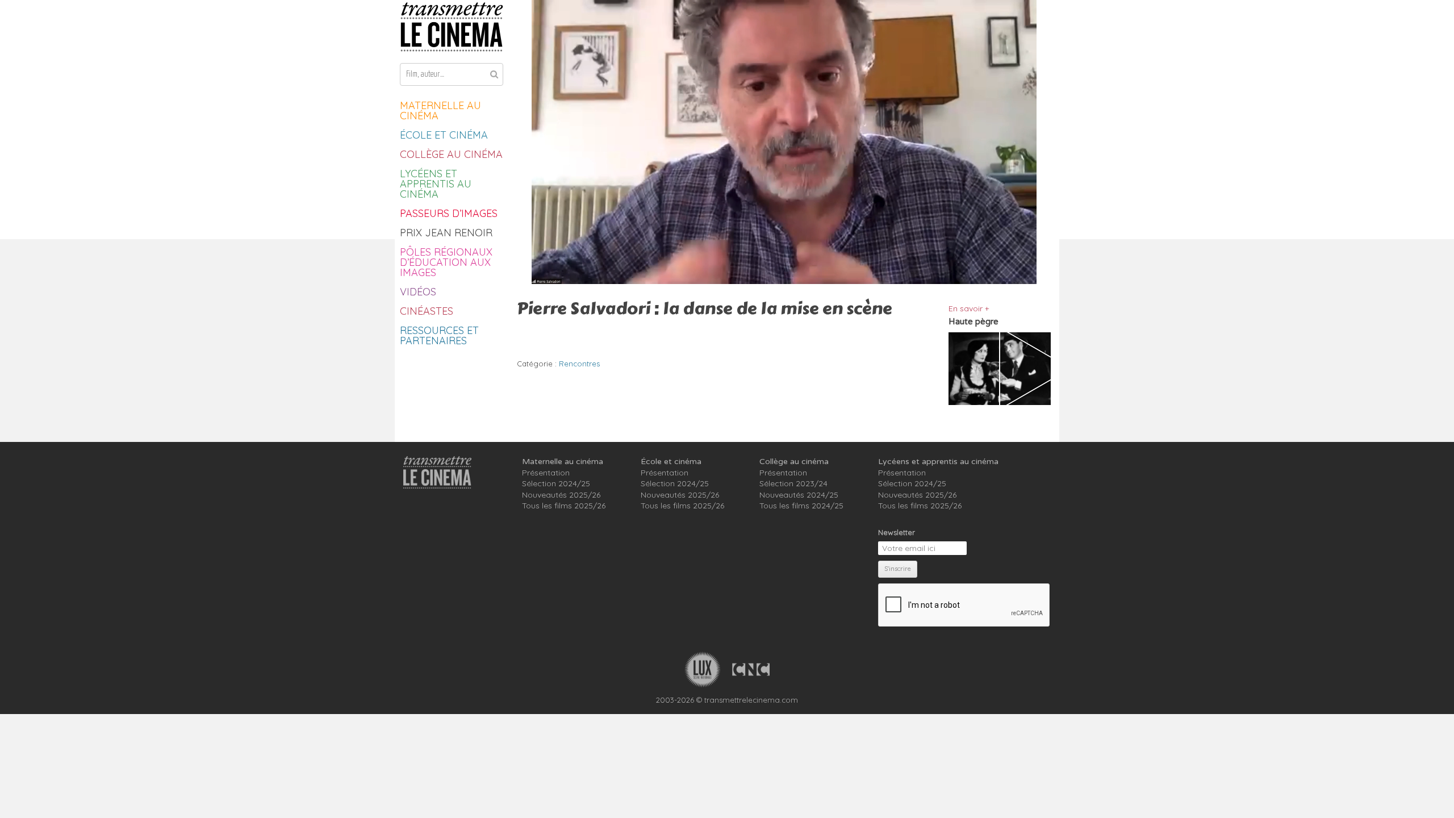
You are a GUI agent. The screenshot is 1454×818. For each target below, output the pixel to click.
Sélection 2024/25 (556, 483)
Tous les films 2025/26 (563, 505)
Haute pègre (973, 321)
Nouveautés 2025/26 (561, 495)
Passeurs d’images (449, 213)
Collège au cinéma (451, 154)
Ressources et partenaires (439, 335)
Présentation (546, 473)
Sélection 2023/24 (793, 483)
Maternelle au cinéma (440, 110)
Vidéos (418, 291)
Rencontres (579, 363)
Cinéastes (426, 311)
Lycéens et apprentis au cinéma (435, 184)
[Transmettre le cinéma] (451, 27)
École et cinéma (444, 134)
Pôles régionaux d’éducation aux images (446, 262)
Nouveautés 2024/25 (798, 495)
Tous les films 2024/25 (801, 505)
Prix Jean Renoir (446, 232)
